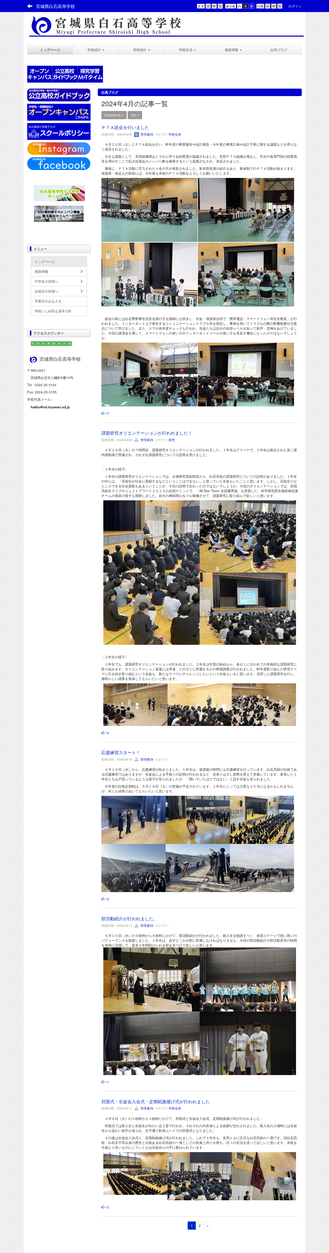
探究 (172, 439)
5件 (134, 115)
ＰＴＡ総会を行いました (125, 127)
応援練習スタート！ (120, 752)
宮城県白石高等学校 (55, 6)
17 (107, 413)
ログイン (295, 6)
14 (107, 733)
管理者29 (146, 439)
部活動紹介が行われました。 (129, 918)
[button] (95, 49)
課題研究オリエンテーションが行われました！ (146, 433)
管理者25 (146, 134)
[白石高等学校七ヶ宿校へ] (59, 192)
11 (107, 1082)
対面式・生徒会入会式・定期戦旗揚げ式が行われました (155, 1101)
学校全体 (175, 134)
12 (107, 899)
